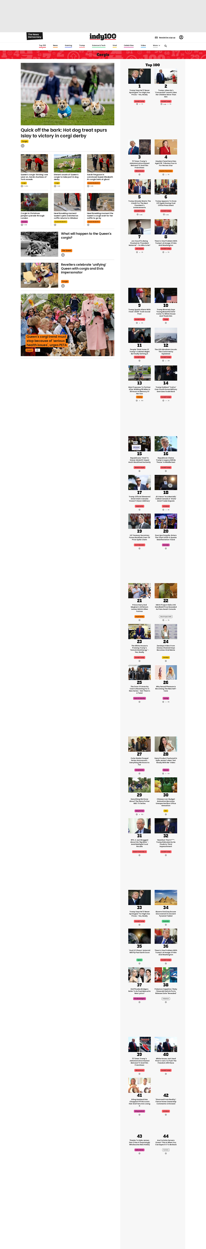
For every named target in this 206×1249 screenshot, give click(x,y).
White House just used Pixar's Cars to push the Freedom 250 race (165, 1060)
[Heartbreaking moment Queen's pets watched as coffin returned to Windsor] (67, 202)
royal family (140, 617)
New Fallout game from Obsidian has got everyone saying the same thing (139, 1213)
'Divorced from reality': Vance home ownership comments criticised (165, 1101)
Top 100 (42, 45)
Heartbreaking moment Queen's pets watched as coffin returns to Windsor (66, 215)
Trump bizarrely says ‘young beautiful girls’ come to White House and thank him (165, 312)
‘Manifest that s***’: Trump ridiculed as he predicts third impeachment (165, 843)
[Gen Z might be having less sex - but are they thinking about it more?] (166, 672)
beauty (166, 770)
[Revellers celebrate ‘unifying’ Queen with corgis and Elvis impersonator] (39, 275)
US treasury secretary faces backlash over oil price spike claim (139, 537)
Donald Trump (139, 101)
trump (166, 319)
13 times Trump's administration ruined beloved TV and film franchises (139, 164)
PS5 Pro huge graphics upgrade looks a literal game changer (165, 1212)
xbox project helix (165, 617)
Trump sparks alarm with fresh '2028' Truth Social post (139, 311)
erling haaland (139, 1111)
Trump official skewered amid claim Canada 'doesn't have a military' (139, 499)
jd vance (166, 506)
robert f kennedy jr (139, 852)
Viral (115, 45)
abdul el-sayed (139, 467)
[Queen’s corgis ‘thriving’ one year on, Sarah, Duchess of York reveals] (34, 163)
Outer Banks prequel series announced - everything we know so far (139, 761)
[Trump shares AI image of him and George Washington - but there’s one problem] (166, 226)
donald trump (165, 101)
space (139, 960)
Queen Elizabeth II (94, 183)
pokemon (166, 999)
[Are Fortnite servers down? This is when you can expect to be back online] (166, 1126)
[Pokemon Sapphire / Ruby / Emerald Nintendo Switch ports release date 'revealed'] (166, 974)
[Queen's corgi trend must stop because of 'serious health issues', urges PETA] (67, 325)
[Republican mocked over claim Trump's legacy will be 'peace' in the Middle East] (166, 443)
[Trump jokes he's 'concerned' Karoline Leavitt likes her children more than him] (166, 76)
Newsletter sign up (167, 37)
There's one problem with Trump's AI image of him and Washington (166, 243)
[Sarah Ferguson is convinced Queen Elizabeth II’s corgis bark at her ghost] (100, 163)
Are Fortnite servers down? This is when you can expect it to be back (166, 1142)
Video (143, 45)
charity (139, 397)
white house (139, 171)
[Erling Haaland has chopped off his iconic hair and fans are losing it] (139, 1085)
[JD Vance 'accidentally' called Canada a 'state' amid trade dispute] (166, 482)
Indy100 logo (103, 36)
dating (166, 698)
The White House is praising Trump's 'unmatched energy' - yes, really (139, 649)
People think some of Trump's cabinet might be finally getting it (139, 351)
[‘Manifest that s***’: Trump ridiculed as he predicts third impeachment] (166, 825)
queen (29, 350)
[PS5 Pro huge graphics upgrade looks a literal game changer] (166, 1195)
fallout (139, 1221)
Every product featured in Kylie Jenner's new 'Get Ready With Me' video (166, 760)
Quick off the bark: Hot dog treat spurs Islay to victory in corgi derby (64, 133)
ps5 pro (165, 1221)
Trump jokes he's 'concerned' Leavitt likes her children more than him (166, 93)
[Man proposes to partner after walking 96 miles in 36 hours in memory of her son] (139, 372)
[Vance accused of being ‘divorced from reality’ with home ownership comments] (166, 1085)
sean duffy (139, 506)
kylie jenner (139, 1150)
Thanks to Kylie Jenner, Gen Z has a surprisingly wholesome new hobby (139, 1142)
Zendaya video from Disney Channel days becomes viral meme (166, 648)
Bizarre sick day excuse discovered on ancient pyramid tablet (166, 914)
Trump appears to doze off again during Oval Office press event (165, 203)
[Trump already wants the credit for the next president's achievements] (139, 187)
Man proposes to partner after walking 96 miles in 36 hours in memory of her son (139, 390)
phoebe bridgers (139, 999)
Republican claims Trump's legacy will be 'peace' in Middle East (166, 460)
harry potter (139, 811)
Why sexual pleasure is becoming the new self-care (165, 688)
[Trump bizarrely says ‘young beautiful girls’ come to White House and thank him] (166, 295)
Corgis (25, 141)
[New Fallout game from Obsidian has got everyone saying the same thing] (139, 1195)
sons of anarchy (139, 698)
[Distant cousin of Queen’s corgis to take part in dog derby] (67, 163)
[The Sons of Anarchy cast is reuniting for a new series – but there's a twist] (139, 672)
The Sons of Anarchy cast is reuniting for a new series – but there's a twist (139, 689)
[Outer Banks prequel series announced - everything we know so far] (139, 744)
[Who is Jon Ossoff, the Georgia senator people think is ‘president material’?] (139, 226)
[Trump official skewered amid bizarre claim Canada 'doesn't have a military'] (139, 482)
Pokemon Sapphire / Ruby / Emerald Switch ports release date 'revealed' (166, 991)
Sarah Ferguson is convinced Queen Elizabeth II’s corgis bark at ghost (100, 177)
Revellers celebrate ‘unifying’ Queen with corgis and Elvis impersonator (83, 268)
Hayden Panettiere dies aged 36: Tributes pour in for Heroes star (166, 163)
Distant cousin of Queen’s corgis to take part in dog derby (66, 177)
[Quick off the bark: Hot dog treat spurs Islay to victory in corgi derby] (67, 94)
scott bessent (139, 545)
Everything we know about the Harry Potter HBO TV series (139, 801)
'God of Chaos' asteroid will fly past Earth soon (139, 951)
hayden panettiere (166, 171)
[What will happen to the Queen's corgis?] (39, 244)
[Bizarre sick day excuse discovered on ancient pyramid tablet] (166, 897)
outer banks (140, 770)
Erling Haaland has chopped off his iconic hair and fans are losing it (139, 1102)
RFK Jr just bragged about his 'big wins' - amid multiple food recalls (139, 843)
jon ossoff (139, 249)
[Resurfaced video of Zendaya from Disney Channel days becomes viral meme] (166, 631)
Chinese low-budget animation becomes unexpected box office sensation (166, 802)
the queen (66, 250)
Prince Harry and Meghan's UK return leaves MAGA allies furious (139, 608)
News (55, 45)
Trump (82, 45)
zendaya (166, 657)
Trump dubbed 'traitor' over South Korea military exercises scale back (166, 389)
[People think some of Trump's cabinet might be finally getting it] (139, 335)
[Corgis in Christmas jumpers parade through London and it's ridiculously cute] (34, 202)
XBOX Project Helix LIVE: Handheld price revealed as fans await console (166, 607)
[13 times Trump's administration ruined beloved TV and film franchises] (139, 147)
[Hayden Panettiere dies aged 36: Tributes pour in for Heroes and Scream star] (166, 147)
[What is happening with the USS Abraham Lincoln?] (166, 335)
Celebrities (129, 45)
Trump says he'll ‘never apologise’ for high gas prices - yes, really (139, 92)
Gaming (68, 45)
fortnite (165, 1150)
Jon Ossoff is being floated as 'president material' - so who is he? (139, 243)
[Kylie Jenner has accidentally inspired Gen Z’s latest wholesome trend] (139, 1126)
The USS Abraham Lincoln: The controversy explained (166, 351)
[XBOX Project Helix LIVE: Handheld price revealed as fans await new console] (166, 590)
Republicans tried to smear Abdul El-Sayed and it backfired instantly (139, 460)
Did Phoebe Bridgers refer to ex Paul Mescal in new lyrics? (139, 991)
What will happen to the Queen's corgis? (86, 236)
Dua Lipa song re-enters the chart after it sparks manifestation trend (166, 537)
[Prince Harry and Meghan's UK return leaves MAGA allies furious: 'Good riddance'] (139, 590)
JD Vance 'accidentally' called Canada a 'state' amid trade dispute (165, 499)
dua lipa (166, 545)
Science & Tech (98, 45)
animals (24, 222)
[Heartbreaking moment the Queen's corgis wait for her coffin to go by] (100, 202)
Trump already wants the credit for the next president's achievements (139, 204)
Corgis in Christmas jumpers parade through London (32, 215)
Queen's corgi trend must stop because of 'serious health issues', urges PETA (47, 341)
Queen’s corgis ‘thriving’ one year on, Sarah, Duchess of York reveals (34, 177)
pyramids (166, 921)
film (166, 811)
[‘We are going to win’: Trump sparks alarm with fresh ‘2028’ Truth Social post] (139, 295)
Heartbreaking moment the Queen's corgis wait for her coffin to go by (100, 215)
